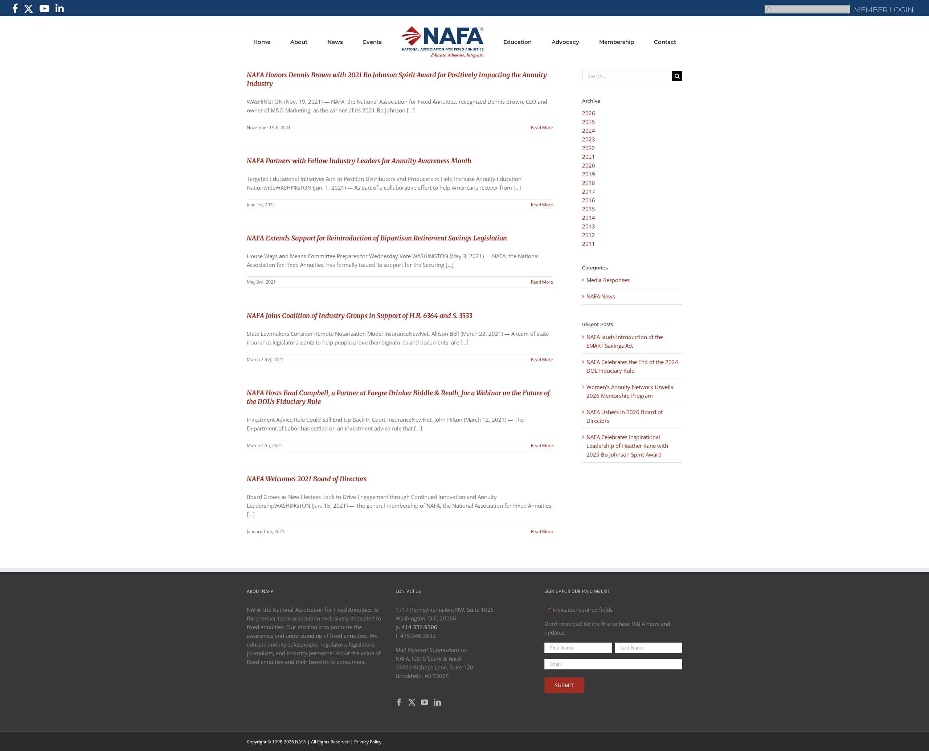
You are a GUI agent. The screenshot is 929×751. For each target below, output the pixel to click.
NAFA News (600, 296)
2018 (588, 182)
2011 (588, 243)
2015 (588, 208)
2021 (588, 156)
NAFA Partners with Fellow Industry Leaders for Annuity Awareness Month (359, 161)
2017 (588, 191)
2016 (588, 200)
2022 (588, 148)
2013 (588, 226)
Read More (542, 127)
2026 (588, 113)
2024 (588, 130)
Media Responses (608, 280)
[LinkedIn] (437, 702)
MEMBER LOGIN (883, 9)
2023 (588, 139)
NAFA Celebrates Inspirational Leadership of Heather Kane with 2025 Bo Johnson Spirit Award (627, 445)
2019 (588, 174)
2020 (588, 165)
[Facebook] (399, 702)
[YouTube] (424, 702)
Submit (564, 685)
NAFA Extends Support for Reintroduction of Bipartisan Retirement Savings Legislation (377, 238)
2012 (588, 235)
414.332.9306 (419, 627)
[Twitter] (412, 702)
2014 (588, 217)
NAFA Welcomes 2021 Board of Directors (307, 479)
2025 (588, 121)
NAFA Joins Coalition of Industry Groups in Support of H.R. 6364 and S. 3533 (359, 315)
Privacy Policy (367, 742)
